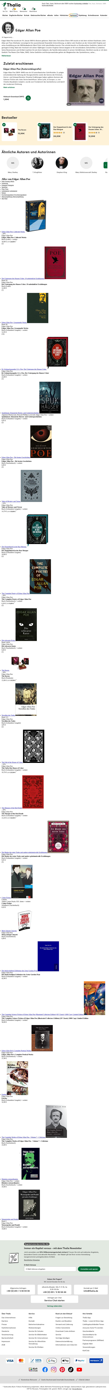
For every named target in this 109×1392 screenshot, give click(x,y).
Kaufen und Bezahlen (64, 1321)
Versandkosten (77, 1389)
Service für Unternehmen (38, 1338)
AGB (3, 1345)
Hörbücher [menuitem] (64, 15)
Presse (4, 1324)
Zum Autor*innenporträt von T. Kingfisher (37, 165)
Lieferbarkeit (5, 191)
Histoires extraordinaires (10, 1179)
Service (32, 1313)
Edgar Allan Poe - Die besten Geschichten (16, 457)
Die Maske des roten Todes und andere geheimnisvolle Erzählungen (25, 852)
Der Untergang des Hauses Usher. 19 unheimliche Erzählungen (23, 278)
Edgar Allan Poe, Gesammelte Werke (14, 322)
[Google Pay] (51, 1361)
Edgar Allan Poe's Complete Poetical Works (17, 1051)
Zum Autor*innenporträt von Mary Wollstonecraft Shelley (86, 165)
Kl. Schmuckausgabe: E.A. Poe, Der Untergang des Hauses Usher (24, 369)
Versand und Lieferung (64, 1324)
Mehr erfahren (9, 87)
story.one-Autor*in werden (93, 1328)
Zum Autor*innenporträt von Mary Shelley (13, 165)
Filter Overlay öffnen (8, 181)
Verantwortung (7, 1334)
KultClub (86, 1350)
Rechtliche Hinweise (32, 1260)
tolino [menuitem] (56, 15)
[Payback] (96, 1361)
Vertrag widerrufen (54, 1306)
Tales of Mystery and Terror (11, 501)
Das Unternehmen (9, 1317)
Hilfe (30, 1317)
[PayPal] (80, 1361)
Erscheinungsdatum (8, 195)
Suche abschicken (47, 5)
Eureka (4, 1094)
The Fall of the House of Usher (12, 762)
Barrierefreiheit (7, 1338)
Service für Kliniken (36, 1347)
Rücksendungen (35, 1328)
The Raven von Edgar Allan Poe (19, 131)
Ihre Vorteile (87, 1313)
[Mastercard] (21, 1361)
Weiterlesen (6, 55)
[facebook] (45, 1370)
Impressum (6, 1341)
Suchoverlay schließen (81, 3)
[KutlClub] (33, 1370)
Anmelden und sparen (89, 1269)
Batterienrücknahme (36, 1324)
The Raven (5, 670)
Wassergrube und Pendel (10, 1219)
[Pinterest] (62, 1370)
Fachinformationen (9, 1328)
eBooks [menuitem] (50, 15)
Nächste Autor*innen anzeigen (105, 165)
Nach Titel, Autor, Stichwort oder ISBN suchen (58, 3)
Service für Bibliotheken (38, 1334)
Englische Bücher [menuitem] (16, 15)
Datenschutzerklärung (64, 1341)
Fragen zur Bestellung (64, 1317)
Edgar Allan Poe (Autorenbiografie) (85, 87)
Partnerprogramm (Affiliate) (93, 1340)
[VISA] (10, 1361)
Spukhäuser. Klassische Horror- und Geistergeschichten (20, 413)
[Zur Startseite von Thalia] (12, 4)
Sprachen (4, 187)
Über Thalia (6, 1313)
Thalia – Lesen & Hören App (93, 1321)
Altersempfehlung (7, 197)
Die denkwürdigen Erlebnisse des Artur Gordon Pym (20, 971)
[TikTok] (70, 1370)
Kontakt (32, 1321)
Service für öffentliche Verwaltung (37, 1342)
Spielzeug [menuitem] (83, 15)
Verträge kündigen (63, 1338)
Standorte (5, 1331)
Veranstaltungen (89, 1347)
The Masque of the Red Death (12, 808)
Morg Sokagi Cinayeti (9, 931)
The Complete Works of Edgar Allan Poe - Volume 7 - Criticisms (24, 1137)
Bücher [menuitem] (5, 15)
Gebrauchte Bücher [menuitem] (38, 15)
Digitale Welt (88, 1344)
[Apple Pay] (65, 1361)
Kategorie (4, 185)
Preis (3, 189)
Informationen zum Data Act (66, 1345)
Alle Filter (4, 199)
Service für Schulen (36, 1331)
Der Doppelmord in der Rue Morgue (14, 547)
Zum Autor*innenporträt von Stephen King (62, 165)
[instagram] (53, 1370)
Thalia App (87, 1317)
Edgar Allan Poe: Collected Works (13, 232)
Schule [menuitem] (26, 15)
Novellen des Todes (8, 715)
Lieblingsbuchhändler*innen (93, 1324)
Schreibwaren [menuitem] (93, 15)
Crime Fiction (6, 898)
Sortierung (5, 183)
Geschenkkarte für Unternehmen (90, 1335)
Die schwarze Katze (9, 640)
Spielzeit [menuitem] (73, 15)
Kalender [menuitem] (103, 15)
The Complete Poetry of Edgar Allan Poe (16, 593)
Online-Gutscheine (63, 1328)
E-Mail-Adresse (30, 1265)
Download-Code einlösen (65, 1331)
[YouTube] (79, 1370)
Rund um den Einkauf (64, 1313)
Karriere (5, 1321)
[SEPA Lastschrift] (35, 1361)
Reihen (4, 193)
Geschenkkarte (88, 1331)
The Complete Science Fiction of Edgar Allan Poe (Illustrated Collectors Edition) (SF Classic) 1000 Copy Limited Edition (43, 1014)
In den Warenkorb (28, 98)
